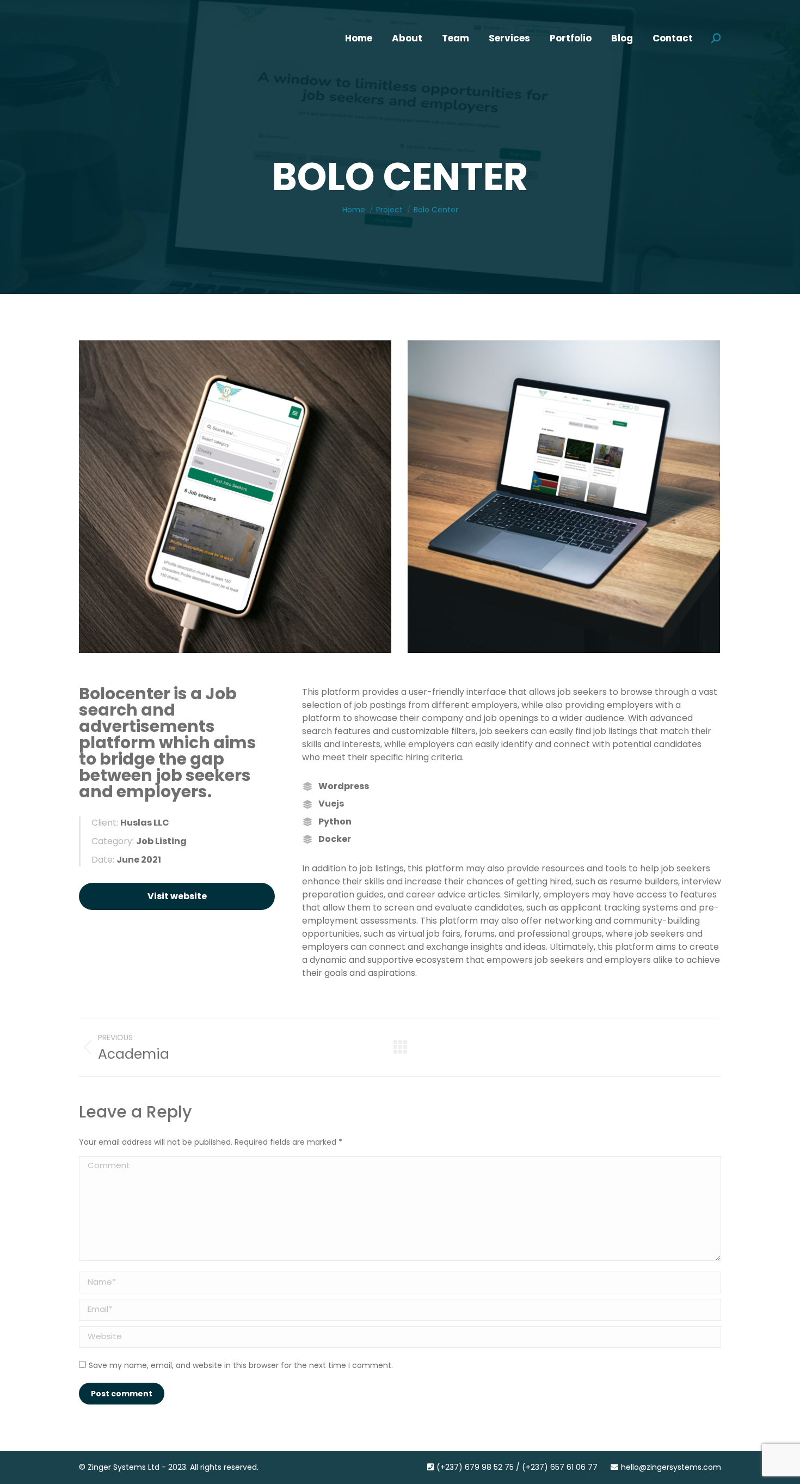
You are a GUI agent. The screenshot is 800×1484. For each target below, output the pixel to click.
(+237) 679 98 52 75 (475, 1467)
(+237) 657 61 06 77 (560, 1467)
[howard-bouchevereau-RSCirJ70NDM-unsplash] (564, 496)
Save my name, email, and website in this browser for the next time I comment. (241, 1365)
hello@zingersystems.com (671, 1467)
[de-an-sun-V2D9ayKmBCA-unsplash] (235, 496)
